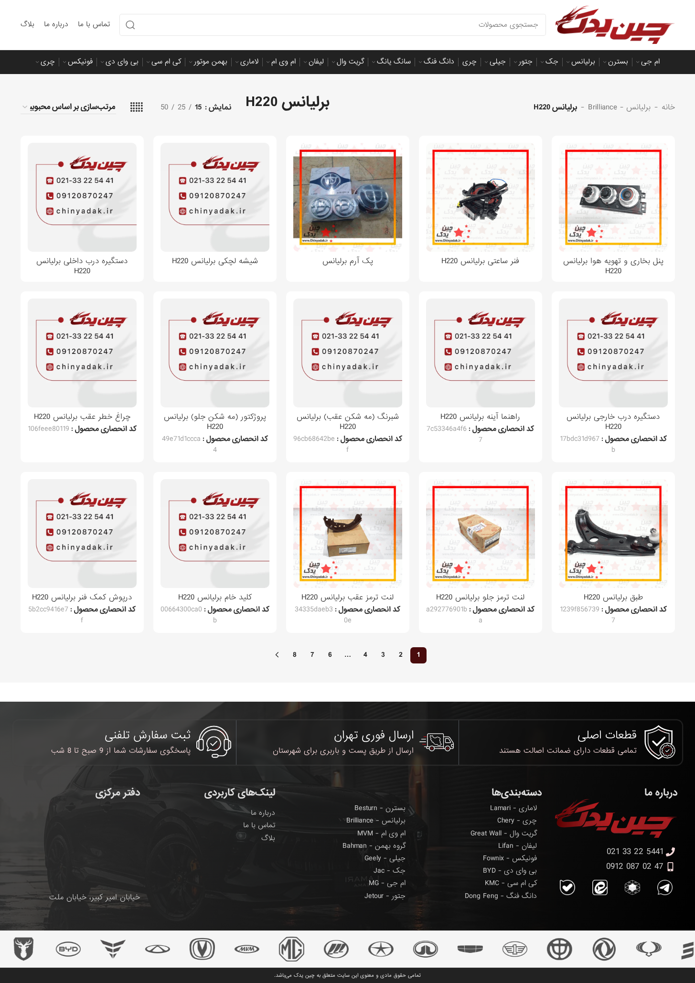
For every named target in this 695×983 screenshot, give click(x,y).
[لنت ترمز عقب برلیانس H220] (347, 533)
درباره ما (263, 813)
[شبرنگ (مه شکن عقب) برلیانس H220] (347, 353)
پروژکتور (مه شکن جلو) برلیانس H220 (215, 422)
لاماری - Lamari (513, 808)
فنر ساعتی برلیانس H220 (480, 261)
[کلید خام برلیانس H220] (214, 533)
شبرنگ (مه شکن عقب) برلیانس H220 (348, 422)
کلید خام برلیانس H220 (215, 597)
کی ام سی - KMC (511, 883)
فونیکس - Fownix (510, 858)
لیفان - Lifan (517, 846)
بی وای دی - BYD (510, 870)
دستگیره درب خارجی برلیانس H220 (613, 422)
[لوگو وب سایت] (615, 26)
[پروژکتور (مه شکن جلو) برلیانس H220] (214, 353)
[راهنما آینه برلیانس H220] (480, 353)
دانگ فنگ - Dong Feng (501, 896)
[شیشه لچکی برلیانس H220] (214, 197)
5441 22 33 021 (635, 851)
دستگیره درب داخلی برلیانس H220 (82, 266)
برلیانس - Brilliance (619, 107)
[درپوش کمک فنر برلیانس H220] (82, 533)
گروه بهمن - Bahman (374, 846)
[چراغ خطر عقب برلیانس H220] (82, 353)
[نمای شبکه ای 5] (136, 107)
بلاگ (268, 838)
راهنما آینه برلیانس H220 (480, 417)
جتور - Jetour (385, 896)
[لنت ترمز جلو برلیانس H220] (480, 533)
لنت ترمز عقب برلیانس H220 (347, 597)
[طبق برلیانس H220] (613, 533)
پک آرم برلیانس (347, 261)
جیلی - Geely (385, 858)
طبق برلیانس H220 (613, 597)
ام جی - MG (387, 883)
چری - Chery (517, 820)
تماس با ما (259, 825)
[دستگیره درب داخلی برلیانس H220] (82, 197)
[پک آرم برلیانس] (347, 197)
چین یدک (304, 975)
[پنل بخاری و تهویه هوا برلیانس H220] (613, 197)
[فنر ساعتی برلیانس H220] (480, 197)
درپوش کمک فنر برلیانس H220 (82, 597)
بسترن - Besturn (380, 808)
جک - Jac (390, 870)
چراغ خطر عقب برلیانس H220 (82, 417)
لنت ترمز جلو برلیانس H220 (480, 597)
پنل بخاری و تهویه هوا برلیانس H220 (613, 266)
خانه (668, 107)
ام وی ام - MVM (381, 833)
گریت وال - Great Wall (503, 833)
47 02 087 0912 (634, 866)
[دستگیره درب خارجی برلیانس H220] (613, 353)
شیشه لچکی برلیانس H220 (215, 261)
